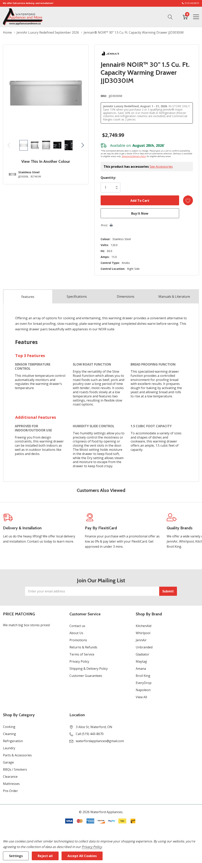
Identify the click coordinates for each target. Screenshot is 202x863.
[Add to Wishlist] (188, 200)
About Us (76, 633)
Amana (141, 668)
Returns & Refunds (83, 647)
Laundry (9, 748)
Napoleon (143, 690)
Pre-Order (10, 791)
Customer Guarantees (85, 676)
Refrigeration (13, 741)
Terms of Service (81, 654)
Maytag (141, 661)
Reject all (45, 856)
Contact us (77, 626)
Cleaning (9, 734)
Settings (16, 856)
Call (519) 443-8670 (90, 734)
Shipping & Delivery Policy (134, 156)
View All (141, 697)
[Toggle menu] (196, 17)
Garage (8, 762)
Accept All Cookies (82, 856)
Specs (77, 296)
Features (27, 297)
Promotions (78, 640)
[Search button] (170, 16)
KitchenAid (143, 626)
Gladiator (142, 654)
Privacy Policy (79, 661)
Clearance (10, 776)
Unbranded (144, 647)
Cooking (9, 727)
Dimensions (125, 296)
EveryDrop (144, 683)
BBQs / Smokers (15, 769)
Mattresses (11, 784)
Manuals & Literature (174, 296)
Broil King (143, 676)
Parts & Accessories (17, 755)
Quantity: (108, 177)
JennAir (141, 640)
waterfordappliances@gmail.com (100, 741)
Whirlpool (143, 633)
